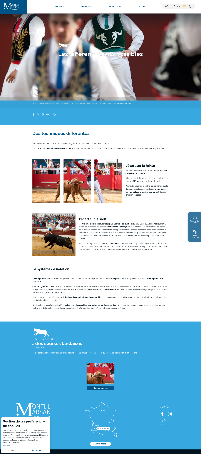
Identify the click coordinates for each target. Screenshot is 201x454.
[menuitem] (11, 7)
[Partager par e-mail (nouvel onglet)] (47, 115)
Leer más (6, 445)
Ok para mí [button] (36, 450)
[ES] (184, 6)
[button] (173, 5)
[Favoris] (191, 6)
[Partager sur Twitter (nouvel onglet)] (38, 115)
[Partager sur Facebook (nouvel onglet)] (33, 115)
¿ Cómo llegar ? (100, 444)
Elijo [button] (12, 450)
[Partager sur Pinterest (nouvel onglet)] (43, 115)
